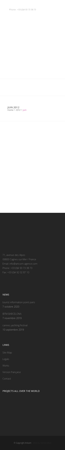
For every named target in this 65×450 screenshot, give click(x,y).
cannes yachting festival (15, 325)
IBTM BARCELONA (11, 313)
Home (11, 109)
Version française (11, 372)
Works (5, 365)
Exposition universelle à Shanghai (32, 190)
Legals (5, 359)
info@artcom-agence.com (23, 263)
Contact (6, 378)
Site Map (7, 352)
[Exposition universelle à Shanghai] (33, 171)
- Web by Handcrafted (41, 442)
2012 (18, 109)
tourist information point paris (18, 302)
